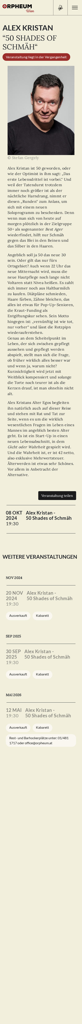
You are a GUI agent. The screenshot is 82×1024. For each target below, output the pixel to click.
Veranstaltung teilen (57, 495)
